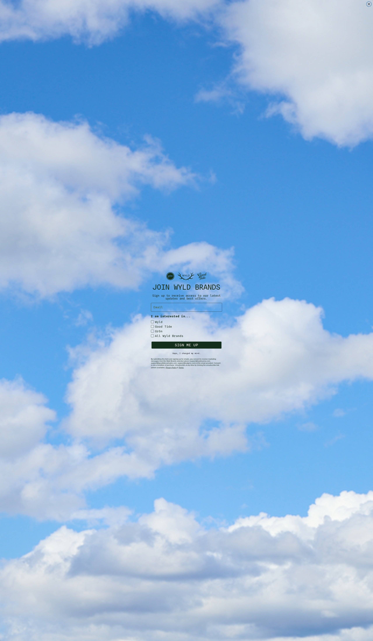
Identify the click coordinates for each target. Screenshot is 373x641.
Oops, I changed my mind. (186, 353)
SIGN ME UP (186, 345)
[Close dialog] (369, 4)
